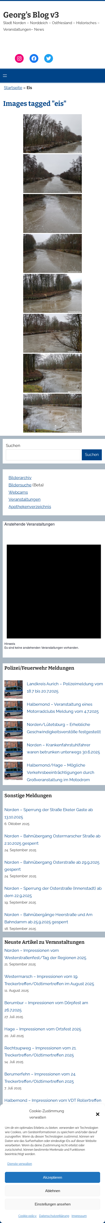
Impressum (79, 1216)
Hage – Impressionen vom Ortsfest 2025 (42, 1029)
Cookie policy (27, 1216)
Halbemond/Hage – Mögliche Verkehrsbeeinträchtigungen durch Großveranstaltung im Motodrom (60, 772)
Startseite (13, 87)
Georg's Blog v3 (31, 14)
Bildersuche (20, 484)
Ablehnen (52, 1191)
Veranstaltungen (25, 499)
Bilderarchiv (20, 477)
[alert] (53, 591)
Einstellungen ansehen (53, 1204)
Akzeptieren (52, 1177)
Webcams (18, 492)
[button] (97, 1114)
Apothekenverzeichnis (30, 506)
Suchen (13, 445)
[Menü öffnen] (5, 76)
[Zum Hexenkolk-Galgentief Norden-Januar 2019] (52, 133)
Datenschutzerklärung (54, 1216)
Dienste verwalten (19, 1164)
